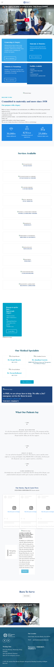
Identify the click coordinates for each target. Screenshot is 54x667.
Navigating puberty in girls (12, 553)
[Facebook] (4, 640)
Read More (25, 571)
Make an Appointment (10, 58)
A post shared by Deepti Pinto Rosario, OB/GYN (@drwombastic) (18, 526)
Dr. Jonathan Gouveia (39, 360)
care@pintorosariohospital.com (41, 640)
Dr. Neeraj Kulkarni (14, 373)
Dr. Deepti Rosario (14, 360)
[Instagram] (8, 640)
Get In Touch (26, 595)
